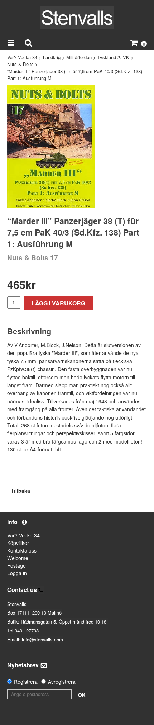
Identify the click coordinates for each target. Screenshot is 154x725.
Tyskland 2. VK (113, 57)
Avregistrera (62, 681)
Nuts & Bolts (20, 64)
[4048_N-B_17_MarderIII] (51, 146)
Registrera (26, 681)
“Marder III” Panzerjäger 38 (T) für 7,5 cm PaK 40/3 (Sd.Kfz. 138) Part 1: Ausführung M (74, 75)
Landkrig (52, 57)
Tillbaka (20, 490)
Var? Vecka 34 (22, 57)
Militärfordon (79, 57)
